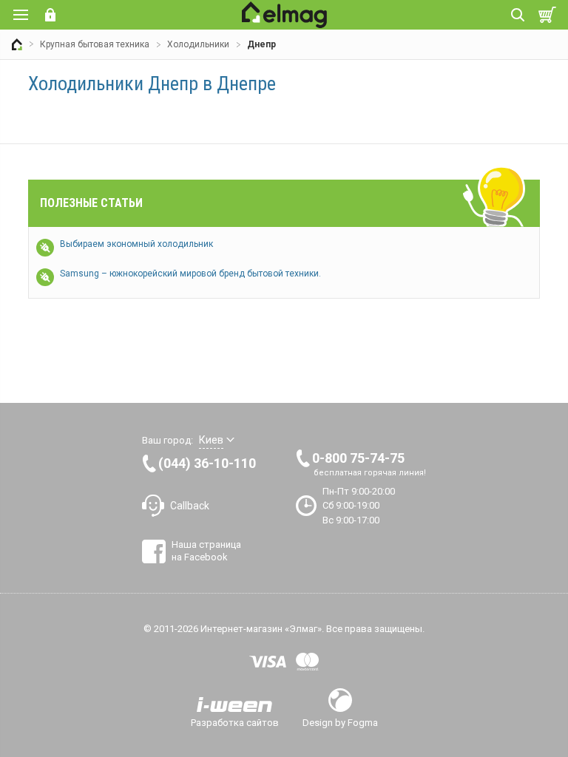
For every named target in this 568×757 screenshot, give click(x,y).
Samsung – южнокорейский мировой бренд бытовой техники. (190, 273)
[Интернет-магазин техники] (17, 44)
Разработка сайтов (235, 722)
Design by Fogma (340, 722)
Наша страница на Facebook (206, 550)
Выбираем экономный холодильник (136, 244)
